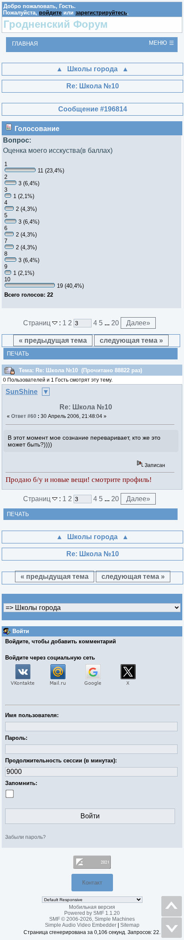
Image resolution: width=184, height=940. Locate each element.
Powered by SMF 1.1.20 (92, 913)
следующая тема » (131, 340)
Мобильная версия (92, 907)
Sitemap (129, 925)
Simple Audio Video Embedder (80, 925)
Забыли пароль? (25, 837)
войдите (50, 12)
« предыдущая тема (53, 340)
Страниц (37, 323)
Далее (138, 323)
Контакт (92, 882)
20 (115, 323)
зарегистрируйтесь (101, 12)
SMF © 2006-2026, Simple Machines (92, 919)
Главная (25, 44)
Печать (18, 353)
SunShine (22, 391)
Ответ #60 (23, 416)
